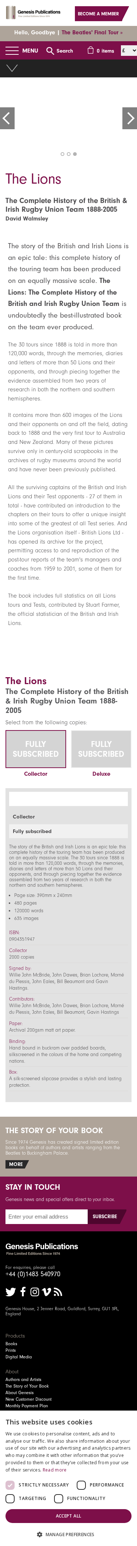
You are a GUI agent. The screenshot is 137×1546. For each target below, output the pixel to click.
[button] (68, 1534)
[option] (68, 115)
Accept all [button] (68, 1516)
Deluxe (101, 773)
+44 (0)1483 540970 (32, 1274)
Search (65, 50)
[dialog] (68, 1478)
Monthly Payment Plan (26, 1405)
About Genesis (19, 1392)
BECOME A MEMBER (98, 13)
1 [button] (62, 154)
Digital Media (18, 1356)
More (16, 1164)
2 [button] (69, 154)
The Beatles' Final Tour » (92, 32)
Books (11, 1343)
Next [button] (129, 118)
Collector (35, 773)
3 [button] (75, 154)
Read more (55, 1470)
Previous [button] (7, 118)
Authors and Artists (23, 1379)
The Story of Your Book (27, 1386)
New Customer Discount (28, 1399)
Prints (10, 1350)
